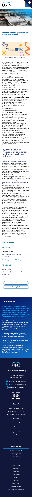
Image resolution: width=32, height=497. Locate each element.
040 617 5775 (6, 274)
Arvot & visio (16, 465)
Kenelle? (16, 404)
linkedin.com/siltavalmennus (17, 387)
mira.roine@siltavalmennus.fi (11, 254)
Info (16, 461)
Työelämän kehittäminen (16, 438)
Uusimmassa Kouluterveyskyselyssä (13, 182)
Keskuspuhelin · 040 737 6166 (16, 411)
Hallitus (16, 477)
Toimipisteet (16, 468)
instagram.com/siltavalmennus (17, 384)
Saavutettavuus (16, 483)
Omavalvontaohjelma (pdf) (16, 489)
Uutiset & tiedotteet (16, 283)
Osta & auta (16, 441)
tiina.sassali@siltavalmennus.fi (12, 272)
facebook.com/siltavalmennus (17, 381)
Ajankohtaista (16, 446)
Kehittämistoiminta (16, 429)
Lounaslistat (16, 457)
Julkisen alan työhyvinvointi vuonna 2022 (15, 161)
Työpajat (16, 426)
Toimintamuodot (16, 423)
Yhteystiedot (16, 471)
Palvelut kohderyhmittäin (16, 408)
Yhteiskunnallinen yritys (16, 435)
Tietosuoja (16, 480)
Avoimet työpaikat (16, 287)
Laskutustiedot (16, 474)
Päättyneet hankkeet (16, 432)
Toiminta (16, 418)
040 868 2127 (6, 257)
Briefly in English (16, 486)
